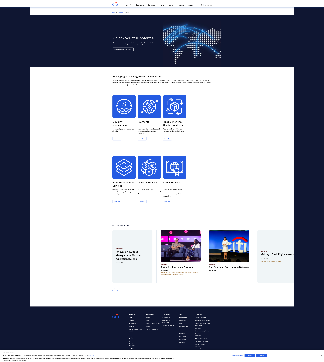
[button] (129, 5)
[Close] (321, 355)
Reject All (249, 355)
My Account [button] (208, 5)
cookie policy (91, 355)
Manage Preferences (237, 355)
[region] (162, 356)
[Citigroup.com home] (116, 316)
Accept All (261, 355)
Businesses (120, 12)
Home (113, 12)
